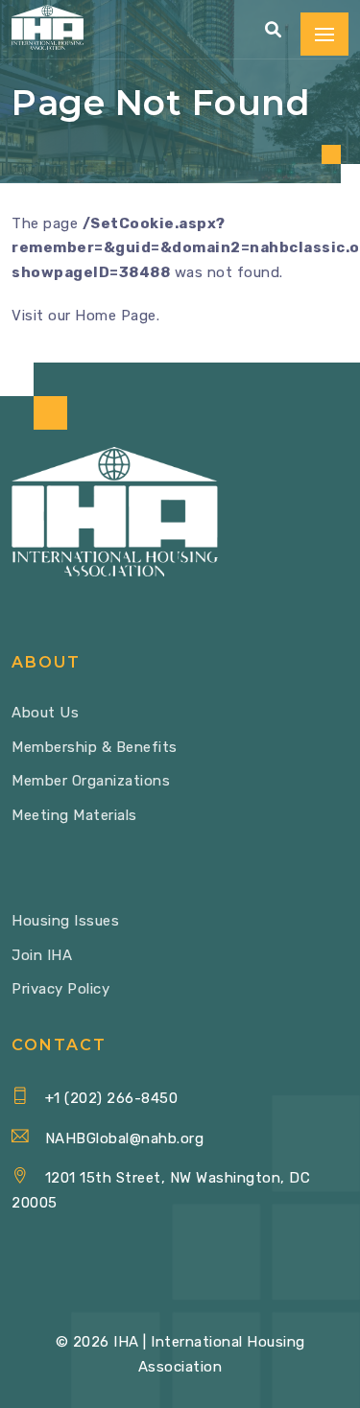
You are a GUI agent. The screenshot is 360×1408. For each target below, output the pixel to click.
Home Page (115, 315)
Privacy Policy (60, 988)
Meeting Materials (74, 815)
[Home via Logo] (48, 27)
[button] (273, 30)
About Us (45, 712)
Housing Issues (65, 920)
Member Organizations (91, 780)
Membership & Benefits (95, 747)
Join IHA (42, 955)
